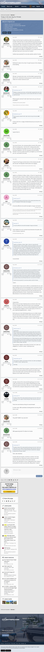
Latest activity (25, 626)
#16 (40, 355)
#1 (40, 37)
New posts (3, 9)
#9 (40, 172)
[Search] (42, 6)
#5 (40, 110)
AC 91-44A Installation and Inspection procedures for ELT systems (10, 580)
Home (19, 643)
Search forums (8, 9)
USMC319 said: (16, 328)
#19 (40, 415)
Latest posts (7, 506)
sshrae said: (16, 395)
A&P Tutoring (7, 548)
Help (17, 643)
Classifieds (34, 623)
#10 (40, 195)
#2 (40, 60)
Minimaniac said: (17, 267)
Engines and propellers (8, 533)
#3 (40, 73)
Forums (3, 6)
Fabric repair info (8, 566)
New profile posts (26, 623)
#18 (40, 392)
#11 (40, 220)
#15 (40, 325)
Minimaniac (4, 18)
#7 (40, 142)
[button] (13, 6)
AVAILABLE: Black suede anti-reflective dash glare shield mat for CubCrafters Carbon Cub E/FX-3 (10, 538)
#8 (40, 159)
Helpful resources (35, 626)
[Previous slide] (4, 602)
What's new (9, 6)
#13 (40, 264)
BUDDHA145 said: (17, 113)
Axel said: (15, 223)
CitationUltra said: (17, 358)
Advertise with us (35, 621)
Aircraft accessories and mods (10, 545)
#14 (40, 299)
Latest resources (9, 557)
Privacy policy (13, 643)
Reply (41, 56)
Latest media (8, 599)
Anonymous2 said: (17, 90)
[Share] (38, 37)
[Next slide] (15, 602)
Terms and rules (7, 643)
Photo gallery (34, 625)
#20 (40, 428)
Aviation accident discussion (9, 522)
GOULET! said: (16, 198)
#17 (40, 379)
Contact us (2, 643)
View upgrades (5, 635)
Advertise (22, 643)
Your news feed (25, 625)
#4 (40, 86)
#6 (40, 129)
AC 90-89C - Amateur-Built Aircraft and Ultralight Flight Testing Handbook (10, 588)
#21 (40, 441)
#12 (40, 239)
